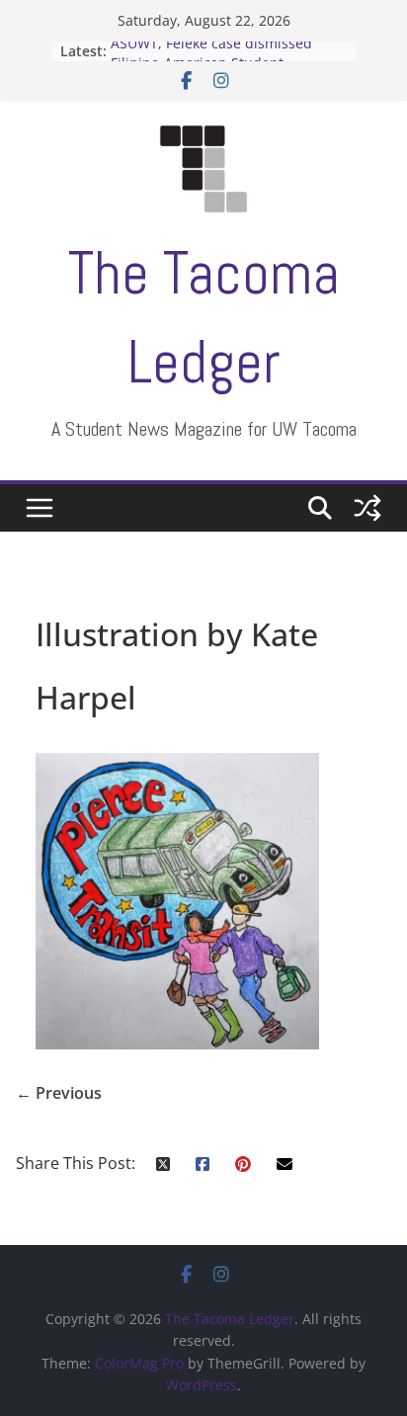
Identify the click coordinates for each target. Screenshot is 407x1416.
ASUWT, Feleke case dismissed (211, 48)
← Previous (59, 1093)
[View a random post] (367, 508)
